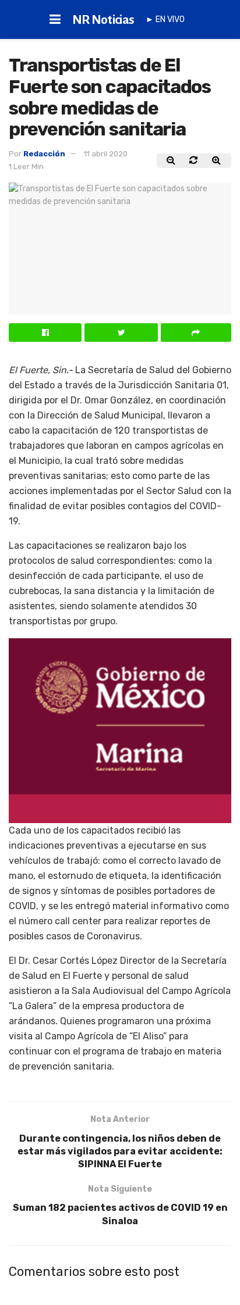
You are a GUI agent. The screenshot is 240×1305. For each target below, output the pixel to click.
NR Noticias (103, 20)
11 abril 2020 (106, 153)
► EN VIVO (165, 19)
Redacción (44, 153)
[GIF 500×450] (120, 729)
